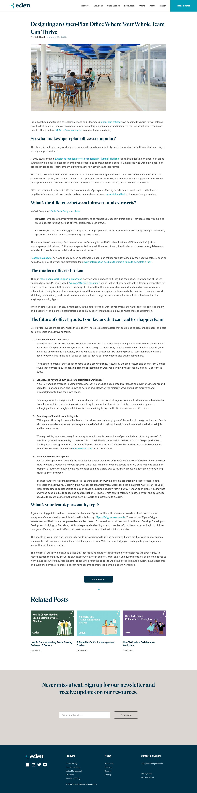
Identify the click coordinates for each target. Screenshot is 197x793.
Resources (129, 5)
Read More (36, 651)
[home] (20, 6)
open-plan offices (110, 122)
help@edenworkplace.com (152, 763)
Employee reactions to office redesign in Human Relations (87, 158)
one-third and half (115, 194)
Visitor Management (74, 771)
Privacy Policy (146, 773)
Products (85, 5)
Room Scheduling (73, 767)
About (152, 5)
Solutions (98, 5)
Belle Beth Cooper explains (65, 211)
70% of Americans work (69, 130)
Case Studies (113, 5)
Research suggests (41, 258)
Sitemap (108, 775)
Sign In (163, 5)
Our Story (108, 767)
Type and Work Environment (84, 283)
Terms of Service (147, 777)
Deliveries (70, 775)
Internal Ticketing (73, 778)
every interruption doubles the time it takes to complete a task (117, 262)
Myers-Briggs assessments (110, 517)
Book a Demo (98, 579)
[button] (85, 6)
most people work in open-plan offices (61, 279)
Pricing (142, 5)
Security (108, 771)
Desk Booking (71, 763)
